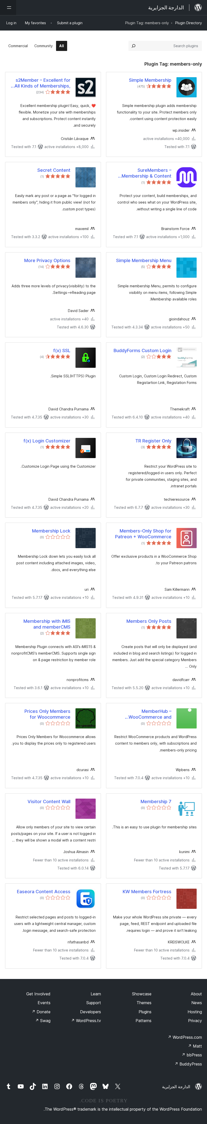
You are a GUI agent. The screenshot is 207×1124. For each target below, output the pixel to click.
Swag (42, 1020)
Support (93, 1002)
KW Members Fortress (147, 891)
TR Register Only (153, 440)
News (196, 1002)
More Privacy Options (47, 260)
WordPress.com (185, 1037)
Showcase (141, 993)
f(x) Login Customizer (46, 440)
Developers (90, 1011)
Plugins (145, 1011)
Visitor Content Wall (49, 801)
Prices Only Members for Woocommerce (47, 714)
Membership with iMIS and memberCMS (46, 624)
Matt (195, 1046)
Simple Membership (150, 80)
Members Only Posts (148, 621)
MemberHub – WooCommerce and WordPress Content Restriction (149, 714)
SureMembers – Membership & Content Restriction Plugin (146, 173)
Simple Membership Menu (143, 260)
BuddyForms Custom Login (142, 350)
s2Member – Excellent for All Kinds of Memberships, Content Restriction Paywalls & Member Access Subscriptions (40, 83)
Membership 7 (156, 801)
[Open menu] (8, 7)
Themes (144, 1002)
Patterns (143, 1020)
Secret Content (53, 170)
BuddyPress (188, 1063)
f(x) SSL (61, 350)
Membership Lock (51, 530)
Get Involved (38, 993)
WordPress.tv (86, 1020)
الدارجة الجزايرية (176, 1086)
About (196, 993)
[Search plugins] (133, 46)
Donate (41, 1011)
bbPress (192, 1054)
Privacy (195, 1020)
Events (44, 1002)
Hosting (195, 1011)
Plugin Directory (188, 23)
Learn (96, 993)
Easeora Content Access (43, 891)
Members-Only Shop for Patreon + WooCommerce (143, 533)
